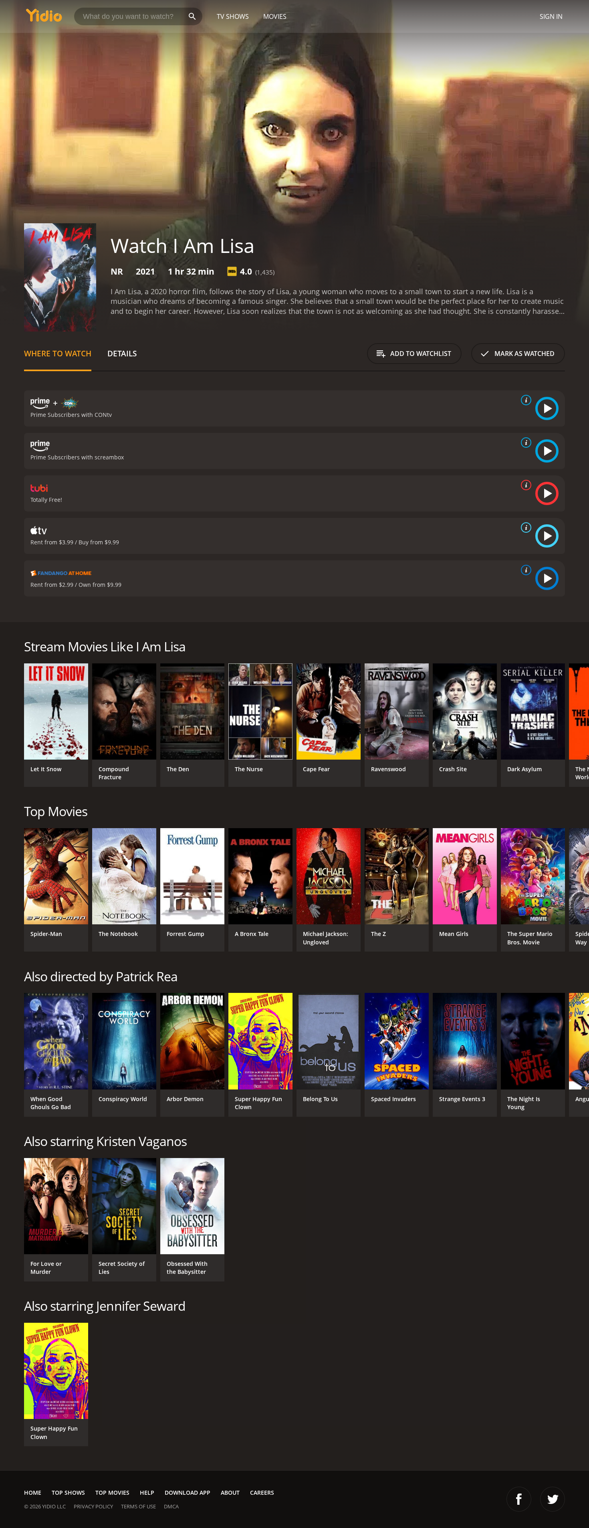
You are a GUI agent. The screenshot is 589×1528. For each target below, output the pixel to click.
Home (32, 1492)
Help (147, 1492)
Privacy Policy (93, 1506)
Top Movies (112, 1492)
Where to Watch (57, 353)
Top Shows (68, 1492)
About (230, 1492)
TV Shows (233, 16)
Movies (274, 16)
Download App (187, 1492)
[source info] (524, 400)
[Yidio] (44, 18)
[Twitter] (552, 1499)
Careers (262, 1492)
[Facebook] (518, 1499)
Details (122, 353)
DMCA (171, 1506)
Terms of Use (138, 1506)
